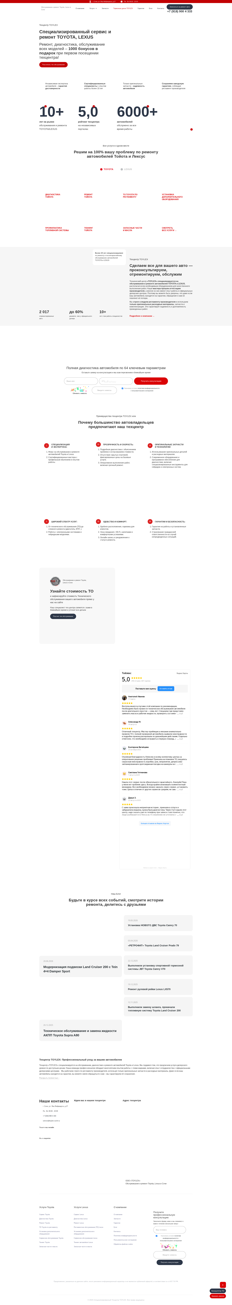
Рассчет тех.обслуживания (63, 616)
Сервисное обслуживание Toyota (51, 1238)
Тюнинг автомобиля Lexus (83, 1242)
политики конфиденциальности (149, 388)
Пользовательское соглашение (125, 1240)
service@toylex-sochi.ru (51, 1121)
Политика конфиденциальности (125, 1236)
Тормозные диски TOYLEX (123, 8)
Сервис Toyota (44, 1214)
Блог (150, 8)
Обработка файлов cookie (123, 1244)
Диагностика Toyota (46, 1219)
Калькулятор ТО (217, 1291)
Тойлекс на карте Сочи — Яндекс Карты (155, 867)
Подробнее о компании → (142, 316)
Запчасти (105, 8)
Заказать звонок (218, 1296)
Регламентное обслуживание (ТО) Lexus (88, 1227)
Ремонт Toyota (44, 1223)
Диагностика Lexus (81, 1219)
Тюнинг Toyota (44, 1242)
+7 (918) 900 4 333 (179, 11)
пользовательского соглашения (142, 391)
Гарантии (141, 8)
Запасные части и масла (48, 1246)
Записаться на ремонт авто (180, 7)
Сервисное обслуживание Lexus (85, 1238)
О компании (80, 8)
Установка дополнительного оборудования (49, 1233)
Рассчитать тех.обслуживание (53, 65)
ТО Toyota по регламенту (48, 1227)
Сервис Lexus (79, 1214)
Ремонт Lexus (79, 1223)
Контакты (160, 8)
